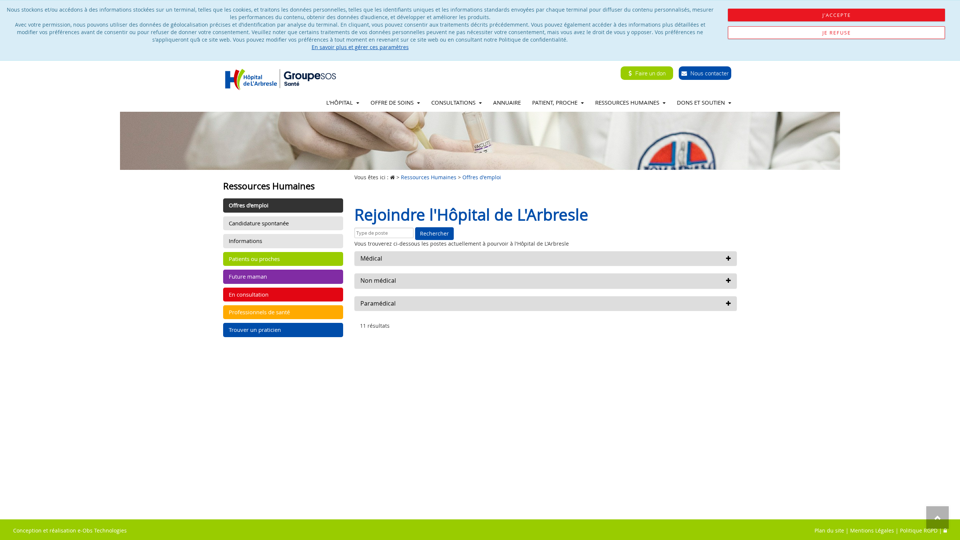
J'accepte (836, 15)
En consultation (248, 294)
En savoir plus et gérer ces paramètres (360, 47)
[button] (545, 259)
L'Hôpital (340, 102)
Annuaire (507, 102)
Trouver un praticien (255, 329)
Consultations (454, 102)
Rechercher (434, 233)
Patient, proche (555, 102)
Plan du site (829, 530)
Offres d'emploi (248, 205)
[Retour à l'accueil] (282, 78)
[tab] (545, 259)
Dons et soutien (701, 102)
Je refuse (836, 32)
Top (937, 517)
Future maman (248, 276)
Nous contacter (709, 73)
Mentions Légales (872, 530)
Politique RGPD (919, 530)
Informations (245, 240)
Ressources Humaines (628, 102)
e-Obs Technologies (102, 530)
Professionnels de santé (259, 312)
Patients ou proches (254, 258)
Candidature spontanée (259, 223)
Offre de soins (392, 102)
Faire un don (650, 73)
